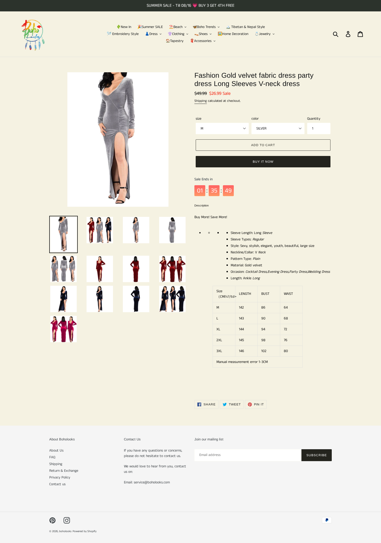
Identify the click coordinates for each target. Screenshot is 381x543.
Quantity (313, 118)
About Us (56, 450)
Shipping (200, 100)
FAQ (52, 457)
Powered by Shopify (84, 531)
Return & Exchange (63, 470)
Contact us (57, 484)
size (198, 118)
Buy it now (263, 161)
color (255, 118)
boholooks (65, 531)
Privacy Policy (59, 477)
